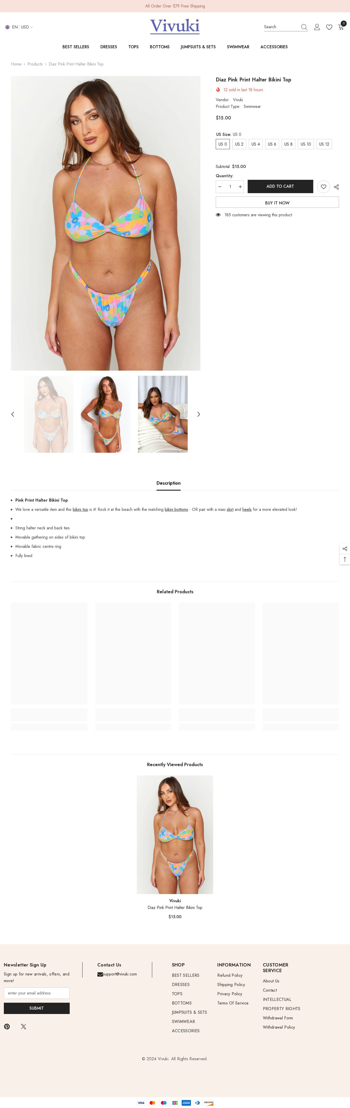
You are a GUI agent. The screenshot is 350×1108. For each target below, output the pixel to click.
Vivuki (238, 100)
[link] (49, 718)
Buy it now (277, 203)
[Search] (286, 27)
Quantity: (224, 176)
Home (16, 64)
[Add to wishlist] (323, 186)
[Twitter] (23, 1026)
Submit (36, 1008)
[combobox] (281, 27)
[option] (105, 223)
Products (35, 64)
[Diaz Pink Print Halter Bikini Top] (175, 834)
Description (169, 483)
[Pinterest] (7, 1026)
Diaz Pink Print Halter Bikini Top (175, 907)
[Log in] (317, 27)
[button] (12, 414)
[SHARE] (334, 187)
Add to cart (280, 186)
